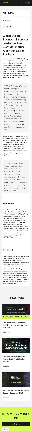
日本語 (3, 429)
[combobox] (5, 429)
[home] (6, 2)
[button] (14, 3)
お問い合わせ (16, 424)
